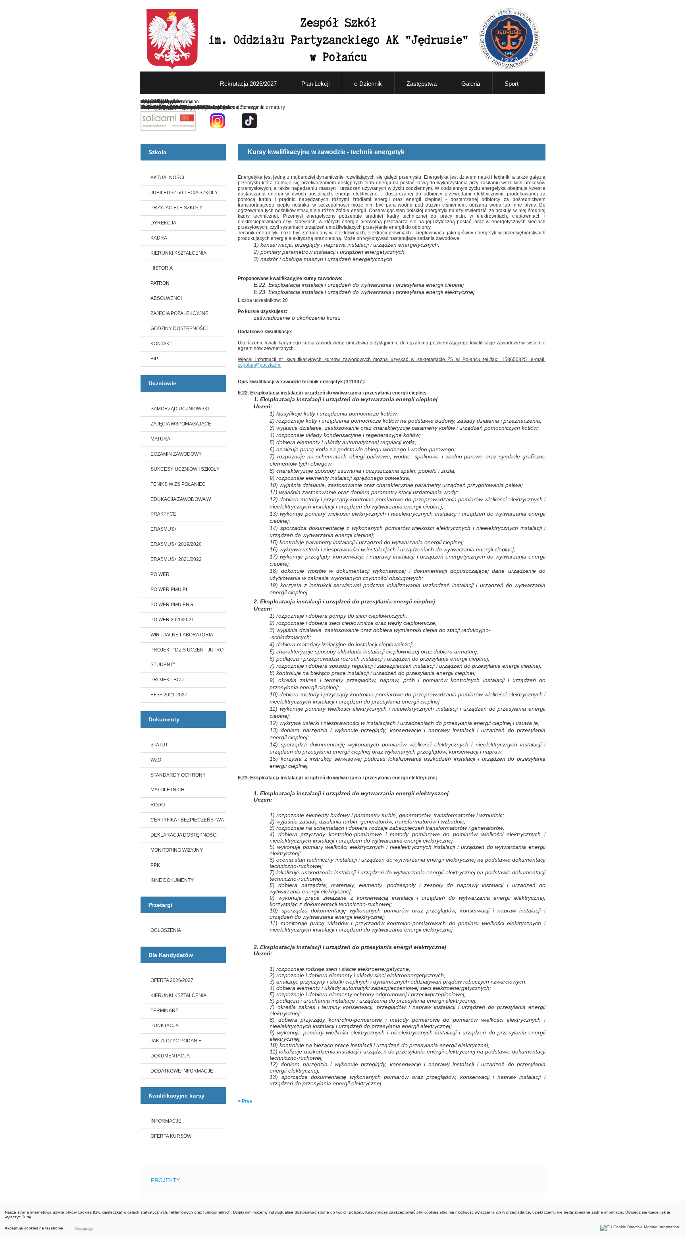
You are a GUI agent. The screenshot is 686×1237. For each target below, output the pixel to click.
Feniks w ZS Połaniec (178, 484)
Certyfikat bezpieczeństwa (187, 820)
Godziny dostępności (179, 328)
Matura (160, 439)
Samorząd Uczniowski (179, 409)
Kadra (158, 238)
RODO (157, 805)
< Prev (245, 1101)
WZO (155, 760)
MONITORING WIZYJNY (176, 850)
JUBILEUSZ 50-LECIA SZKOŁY (184, 192)
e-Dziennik (368, 83)
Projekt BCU (167, 679)
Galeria (470, 83)
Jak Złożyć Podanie (176, 1041)
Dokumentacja (170, 1056)
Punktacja (164, 1025)
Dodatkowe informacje (181, 1071)
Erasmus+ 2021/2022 (176, 559)
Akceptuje (83, 1228)
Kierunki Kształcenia (178, 253)
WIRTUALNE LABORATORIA (181, 635)
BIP (154, 358)
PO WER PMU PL (169, 589)
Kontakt (161, 343)
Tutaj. (27, 1217)
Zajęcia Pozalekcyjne (179, 313)
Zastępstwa (422, 83)
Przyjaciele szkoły (176, 208)
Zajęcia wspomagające (180, 424)
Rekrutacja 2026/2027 (248, 83)
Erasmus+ (163, 529)
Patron (160, 283)
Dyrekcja (163, 223)
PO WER (160, 574)
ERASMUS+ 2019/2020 (176, 544)
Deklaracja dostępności (184, 835)
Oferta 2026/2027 (171, 980)
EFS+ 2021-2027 (168, 695)
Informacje (165, 1121)
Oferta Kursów (170, 1136)
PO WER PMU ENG (171, 604)
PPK (155, 865)
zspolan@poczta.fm (259, 365)
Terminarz (164, 1010)
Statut (159, 745)
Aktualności (167, 177)
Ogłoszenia (165, 930)
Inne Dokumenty (172, 880)
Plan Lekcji (315, 83)
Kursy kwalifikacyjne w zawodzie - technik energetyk (326, 152)
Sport (511, 83)
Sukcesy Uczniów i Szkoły (185, 469)
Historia (161, 268)
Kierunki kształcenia (178, 995)
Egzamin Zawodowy (176, 454)
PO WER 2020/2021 (172, 619)
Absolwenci (166, 298)
